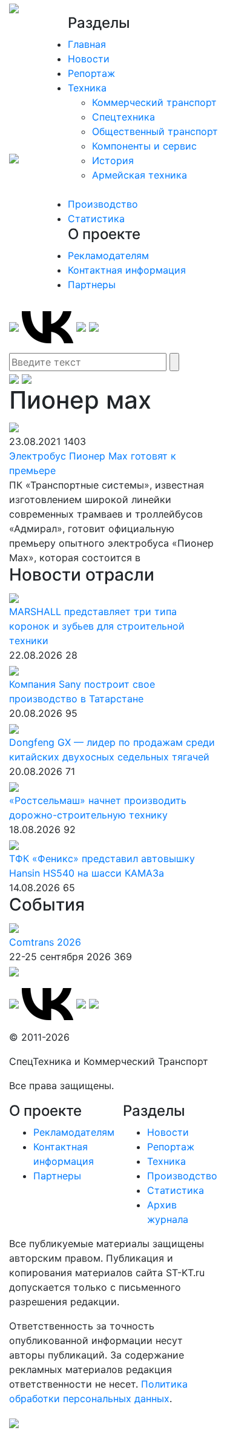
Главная (87, 44)
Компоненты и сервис (144, 146)
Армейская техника (139, 175)
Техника (87, 88)
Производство (103, 204)
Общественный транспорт (155, 131)
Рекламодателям (108, 255)
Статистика (96, 219)
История (113, 160)
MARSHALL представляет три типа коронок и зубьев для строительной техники (97, 626)
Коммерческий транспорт (154, 102)
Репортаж (91, 73)
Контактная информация (127, 270)
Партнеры (92, 284)
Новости (89, 59)
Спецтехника (123, 117)
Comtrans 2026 (45, 942)
